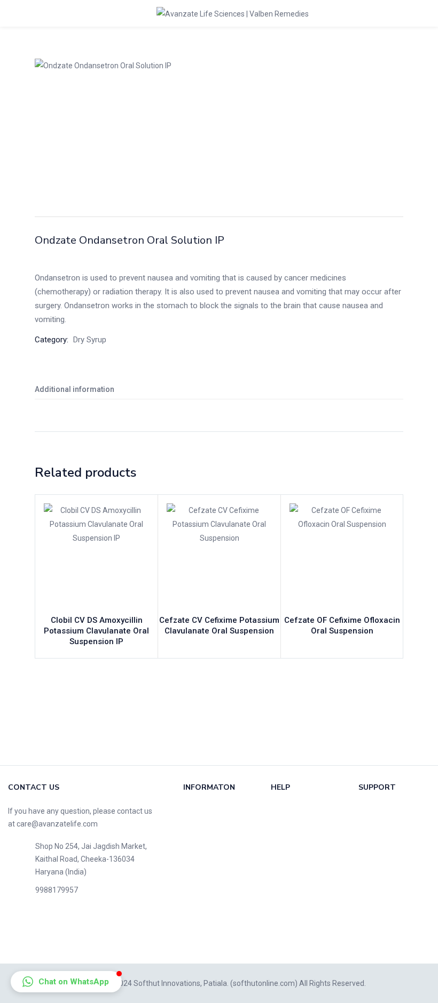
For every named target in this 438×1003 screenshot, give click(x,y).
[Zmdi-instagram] (124, 933)
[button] (66, 981)
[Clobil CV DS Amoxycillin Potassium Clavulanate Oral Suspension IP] (96, 555)
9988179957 (56, 890)
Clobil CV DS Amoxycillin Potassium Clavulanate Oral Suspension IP (96, 630)
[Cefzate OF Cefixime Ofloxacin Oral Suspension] (342, 555)
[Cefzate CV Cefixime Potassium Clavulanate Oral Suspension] (219, 555)
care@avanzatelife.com (57, 824)
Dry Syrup (89, 339)
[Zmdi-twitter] (55, 933)
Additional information (74, 389)
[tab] (219, 389)
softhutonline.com (264, 983)
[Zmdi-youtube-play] (89, 933)
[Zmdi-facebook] (21, 933)
